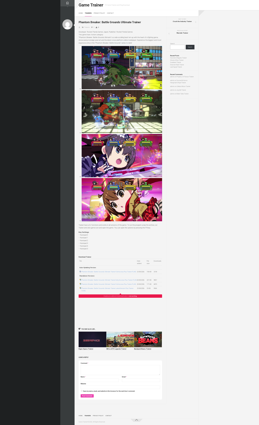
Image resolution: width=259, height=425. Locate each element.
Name (83, 377)
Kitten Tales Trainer (183, 94)
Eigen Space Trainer (86, 349)
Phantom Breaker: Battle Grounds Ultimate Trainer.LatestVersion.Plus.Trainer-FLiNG (108, 289)
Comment (84, 363)
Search (172, 43)
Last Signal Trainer (176, 67)
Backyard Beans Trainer (142, 349)
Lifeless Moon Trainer (183, 86)
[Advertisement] (120, 313)
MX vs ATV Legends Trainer (116, 349)
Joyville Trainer (181, 90)
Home (81, 13)
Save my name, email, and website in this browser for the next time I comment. (109, 391)
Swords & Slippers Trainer (178, 58)
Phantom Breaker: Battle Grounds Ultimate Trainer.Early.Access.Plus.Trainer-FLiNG (109, 280)
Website (83, 384)
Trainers (88, 13)
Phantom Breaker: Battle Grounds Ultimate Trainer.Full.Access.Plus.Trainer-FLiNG (109, 272)
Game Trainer (91, 5)
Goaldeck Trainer (175, 62)
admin (172, 76)
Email (124, 377)
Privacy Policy (99, 13)
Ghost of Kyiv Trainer (177, 60)
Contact (110, 13)
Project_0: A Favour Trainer (185, 76)
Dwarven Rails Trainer (177, 65)
